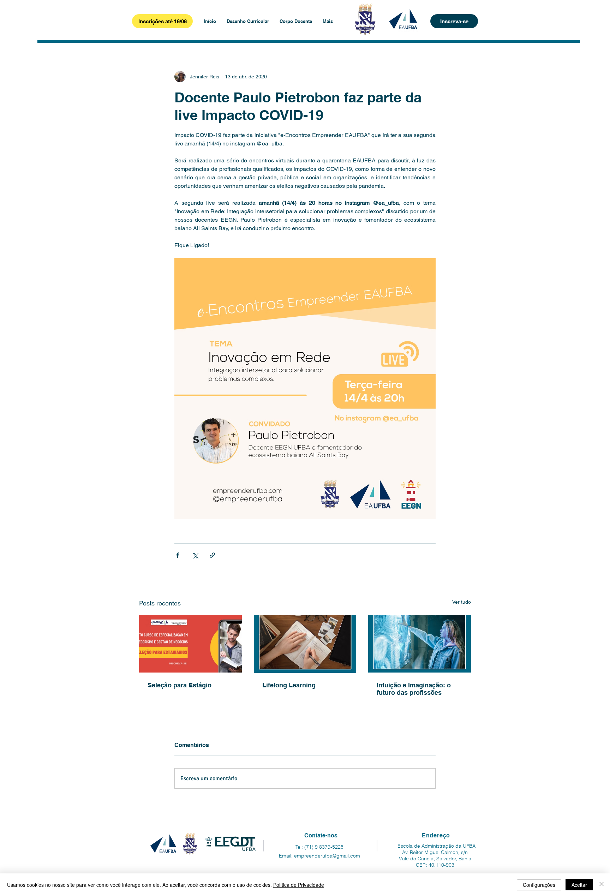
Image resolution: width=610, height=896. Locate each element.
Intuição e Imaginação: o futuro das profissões (414, 688)
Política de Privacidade (298, 884)
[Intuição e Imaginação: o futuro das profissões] (419, 644)
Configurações (539, 884)
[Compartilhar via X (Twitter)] (195, 555)
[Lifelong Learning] (305, 644)
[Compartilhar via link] (212, 555)
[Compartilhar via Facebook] (177, 555)
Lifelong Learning (289, 685)
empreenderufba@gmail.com (327, 856)
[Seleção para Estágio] (190, 644)
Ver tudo (461, 602)
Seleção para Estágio (179, 685)
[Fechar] (601, 884)
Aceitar (579, 884)
